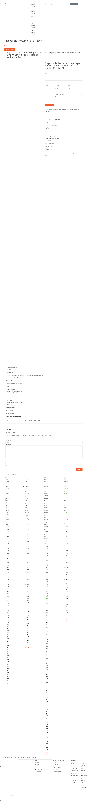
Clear (56, 96)
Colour (47, 94)
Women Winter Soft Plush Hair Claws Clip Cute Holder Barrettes (28, 622)
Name (7, 460)
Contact (34, 16)
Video (33, 9)
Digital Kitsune (15, 795)
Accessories (51, 52)
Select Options (10, 49)
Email (33, 460)
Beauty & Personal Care (70, 154)
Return (33, 15)
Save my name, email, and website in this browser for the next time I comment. (26, 466)
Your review (9, 444)
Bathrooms (62, 154)
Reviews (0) (9, 369)
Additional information (12, 367)
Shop (33, 6)
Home (33, 4)
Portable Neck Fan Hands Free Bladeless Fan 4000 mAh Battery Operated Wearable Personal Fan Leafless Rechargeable (47, 709)
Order (33, 13)
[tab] (44, 366)
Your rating (9, 440)
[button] (12, 1)
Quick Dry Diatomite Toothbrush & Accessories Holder (67, 596)
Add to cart (49, 105)
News (33, 8)
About (33, 11)
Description (9, 366)
